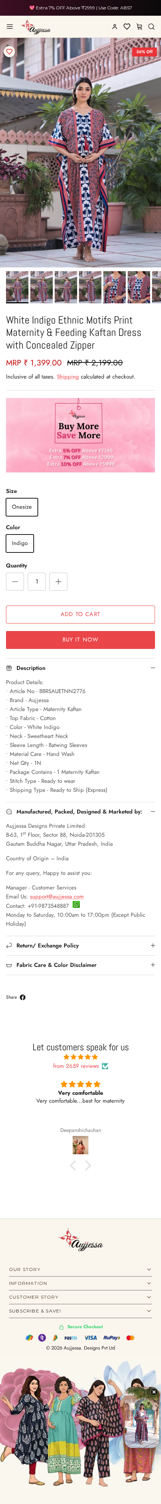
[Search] (151, 26)
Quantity (16, 566)
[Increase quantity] (58, 582)
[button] (75, 1165)
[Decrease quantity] (15, 582)
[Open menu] (9, 26)
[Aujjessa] (36, 26)
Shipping (68, 377)
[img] (80, 1057)
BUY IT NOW (81, 639)
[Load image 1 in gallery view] (80, 152)
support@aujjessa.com (57, 896)
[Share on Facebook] (22, 997)
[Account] (114, 26)
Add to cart (80, 614)
